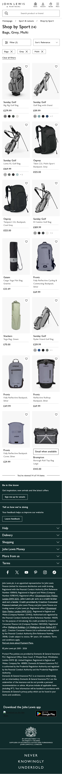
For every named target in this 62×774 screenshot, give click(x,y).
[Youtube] (26, 573)
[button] (57, 4)
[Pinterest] (35, 573)
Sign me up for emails (15, 497)
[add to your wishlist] (26, 66)
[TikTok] (54, 573)
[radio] (5, 116)
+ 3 (21, 175)
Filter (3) (14, 42)
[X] (17, 573)
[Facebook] (7, 573)
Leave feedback (12, 519)
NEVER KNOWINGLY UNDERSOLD (31, 761)
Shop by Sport (47, 20)
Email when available (45, 452)
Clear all (9, 57)
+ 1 (51, 350)
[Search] (6, 13)
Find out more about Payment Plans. (17, 643)
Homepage (7, 20)
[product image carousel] (16, 81)
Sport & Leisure (26, 20)
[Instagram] (45, 573)
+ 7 (51, 116)
